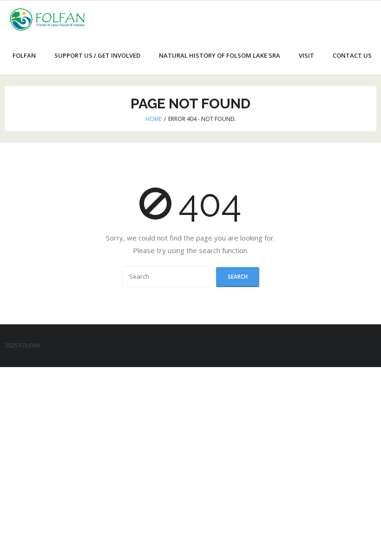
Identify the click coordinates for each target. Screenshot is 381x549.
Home (153, 119)
